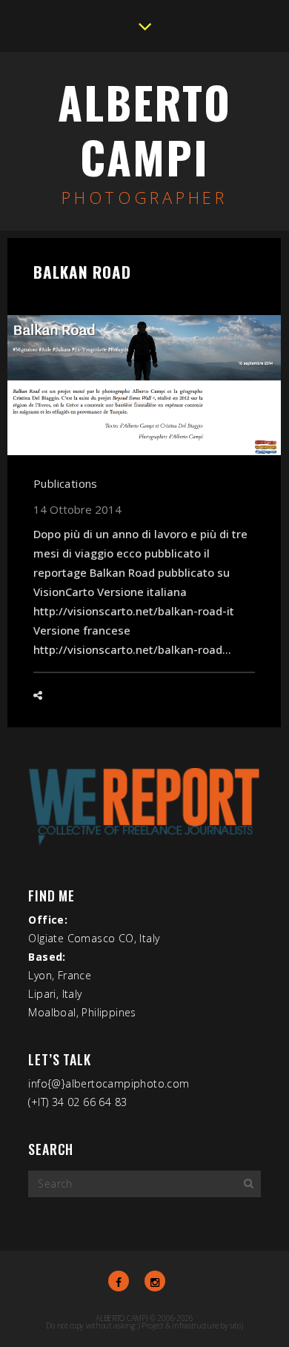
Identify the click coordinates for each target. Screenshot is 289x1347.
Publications (65, 483)
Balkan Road (82, 271)
